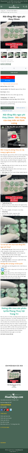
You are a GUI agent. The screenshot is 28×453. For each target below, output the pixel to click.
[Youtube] (8, 410)
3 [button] (15, 47)
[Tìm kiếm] (24, 6)
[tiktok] (5, 410)
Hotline (7, 77)
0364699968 (6, 405)
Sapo (17, 451)
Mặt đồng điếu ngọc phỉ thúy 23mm (14, 385)
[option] (14, 35)
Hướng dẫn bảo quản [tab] (7, 110)
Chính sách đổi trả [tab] (20, 108)
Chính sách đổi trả (5, 420)
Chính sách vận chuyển (6, 418)
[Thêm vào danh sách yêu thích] (9, 84)
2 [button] (14, 47)
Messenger (7, 80)
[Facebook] (2, 410)
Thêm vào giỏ (14, 72)
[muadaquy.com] (14, 6)
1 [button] (13, 47)
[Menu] (1, 6)
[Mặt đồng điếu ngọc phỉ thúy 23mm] (14, 376)
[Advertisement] (14, 349)
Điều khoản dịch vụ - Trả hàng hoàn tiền (10, 424)
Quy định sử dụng (5, 422)
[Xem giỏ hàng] (26, 6)
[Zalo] (2, 269)
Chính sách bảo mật (5, 416)
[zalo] (11, 410)
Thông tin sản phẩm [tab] (7, 108)
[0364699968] (2, 273)
